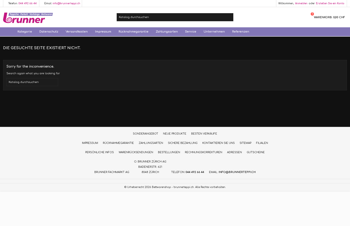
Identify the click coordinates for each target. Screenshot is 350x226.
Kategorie (24, 31)
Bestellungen (169, 152)
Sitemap (245, 143)
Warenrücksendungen (136, 152)
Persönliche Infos (99, 152)
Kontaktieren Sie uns (218, 143)
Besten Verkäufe (204, 133)
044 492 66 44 (27, 3)
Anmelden (301, 3)
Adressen (234, 152)
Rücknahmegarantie (133, 31)
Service (190, 31)
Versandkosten (77, 31)
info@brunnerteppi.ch (66, 3)
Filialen (262, 143)
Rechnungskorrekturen (203, 152)
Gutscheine (256, 152)
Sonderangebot (145, 133)
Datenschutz (48, 31)
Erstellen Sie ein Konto (330, 3)
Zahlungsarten (167, 31)
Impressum (103, 31)
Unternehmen (214, 31)
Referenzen (240, 31)
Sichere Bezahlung (182, 143)
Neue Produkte (174, 133)
